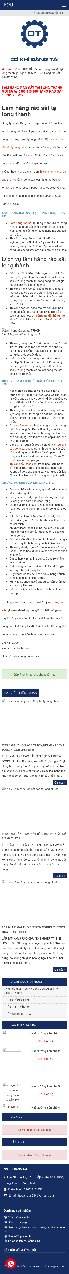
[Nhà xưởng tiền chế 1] (12, 1037)
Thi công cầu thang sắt (23, 464)
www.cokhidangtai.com (50, 1266)
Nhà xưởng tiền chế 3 (45, 1086)
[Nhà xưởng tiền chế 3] (12, 1092)
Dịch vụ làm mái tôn (22, 425)
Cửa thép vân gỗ (18, 1007)
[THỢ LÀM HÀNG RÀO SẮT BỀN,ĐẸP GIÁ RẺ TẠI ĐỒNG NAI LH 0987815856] (34, 720)
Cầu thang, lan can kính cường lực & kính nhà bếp (32, 991)
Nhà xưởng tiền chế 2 (45, 1051)
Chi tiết (59, 782)
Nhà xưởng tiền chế (20, 1000)
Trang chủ (11, 69)
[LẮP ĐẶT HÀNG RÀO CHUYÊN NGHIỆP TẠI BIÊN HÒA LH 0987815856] (34, 902)
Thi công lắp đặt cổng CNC (24, 1241)
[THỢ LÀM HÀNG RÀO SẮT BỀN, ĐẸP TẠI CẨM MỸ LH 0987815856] (34, 808)
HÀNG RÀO (28, 69)
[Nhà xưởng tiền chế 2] (12, 1064)
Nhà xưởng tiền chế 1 (45, 1033)
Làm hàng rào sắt (21, 223)
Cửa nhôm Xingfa (18, 1014)
